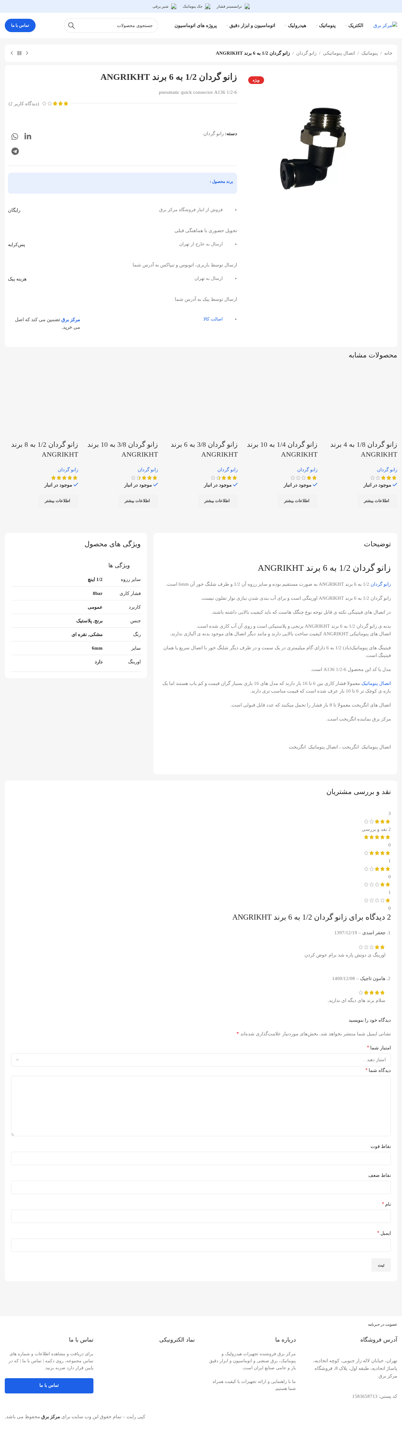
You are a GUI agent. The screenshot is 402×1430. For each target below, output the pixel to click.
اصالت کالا (213, 319)
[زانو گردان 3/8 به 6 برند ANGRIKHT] (201, 402)
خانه (388, 53)
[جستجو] (71, 25)
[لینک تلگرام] (15, 151)
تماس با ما (20, 25)
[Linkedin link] (27, 137)
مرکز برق (70, 319)
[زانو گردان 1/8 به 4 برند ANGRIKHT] (360, 402)
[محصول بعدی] (12, 53)
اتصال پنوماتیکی (339, 53)
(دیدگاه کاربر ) (24, 103)
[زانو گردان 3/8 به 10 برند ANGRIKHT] (121, 402)
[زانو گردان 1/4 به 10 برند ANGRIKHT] (280, 402)
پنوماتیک (369, 53)
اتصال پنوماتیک (376, 683)
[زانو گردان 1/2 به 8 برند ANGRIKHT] (41, 402)
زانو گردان (306, 53)
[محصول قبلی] (27, 53)
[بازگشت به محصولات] (19, 53)
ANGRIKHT (281, 568)
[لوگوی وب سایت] (385, 24)
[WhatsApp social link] (14, 137)
